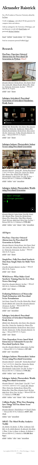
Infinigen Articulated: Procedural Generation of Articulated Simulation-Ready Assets (18, 101)
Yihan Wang (22, 218)
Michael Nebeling (14, 31)
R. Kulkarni (29, 431)
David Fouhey (23, 29)
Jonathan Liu (20, 129)
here (27, 41)
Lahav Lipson (16, 176)
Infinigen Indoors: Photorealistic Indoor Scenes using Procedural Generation (18, 145)
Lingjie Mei (8, 85)
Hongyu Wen (26, 85)
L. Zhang (15, 431)
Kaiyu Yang (23, 220)
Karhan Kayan (18, 83)
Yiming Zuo (8, 87)
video (24, 225)
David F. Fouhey (31, 409)
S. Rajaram (27, 427)
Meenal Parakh (17, 85)
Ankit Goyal (16, 220)
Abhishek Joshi (6, 127)
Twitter (29, 37)
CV (24, 37)
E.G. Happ (32, 429)
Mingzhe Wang (9, 216)
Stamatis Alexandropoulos (9, 131)
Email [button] (4, 37)
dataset (14, 91)
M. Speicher (13, 427)
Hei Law (9, 220)
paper (19, 438)
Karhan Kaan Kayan (29, 170)
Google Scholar (17, 37)
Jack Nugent (27, 83)
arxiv (8, 91)
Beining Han (14, 127)
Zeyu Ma (23, 176)
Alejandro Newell (23, 390)
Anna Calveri (31, 131)
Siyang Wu (13, 301)
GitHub (9, 37)
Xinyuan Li (5, 306)
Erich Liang (15, 87)
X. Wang (20, 427)
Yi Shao (18, 133)
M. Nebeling (5, 427)
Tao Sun (4, 133)
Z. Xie (7, 429)
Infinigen (11, 21)
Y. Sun (10, 431)
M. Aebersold (24, 429)
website (9, 181)
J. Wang (4, 431)
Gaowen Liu (11, 133)
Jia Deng (4, 17)
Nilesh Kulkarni (19, 409)
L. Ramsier (22, 431)
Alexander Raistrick (8, 83)
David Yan (18, 172)
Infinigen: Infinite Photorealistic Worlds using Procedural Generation (18, 189)
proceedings (20, 181)
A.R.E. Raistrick (15, 429)
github (4, 91)
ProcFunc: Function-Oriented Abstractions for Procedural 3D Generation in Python (15, 57)
